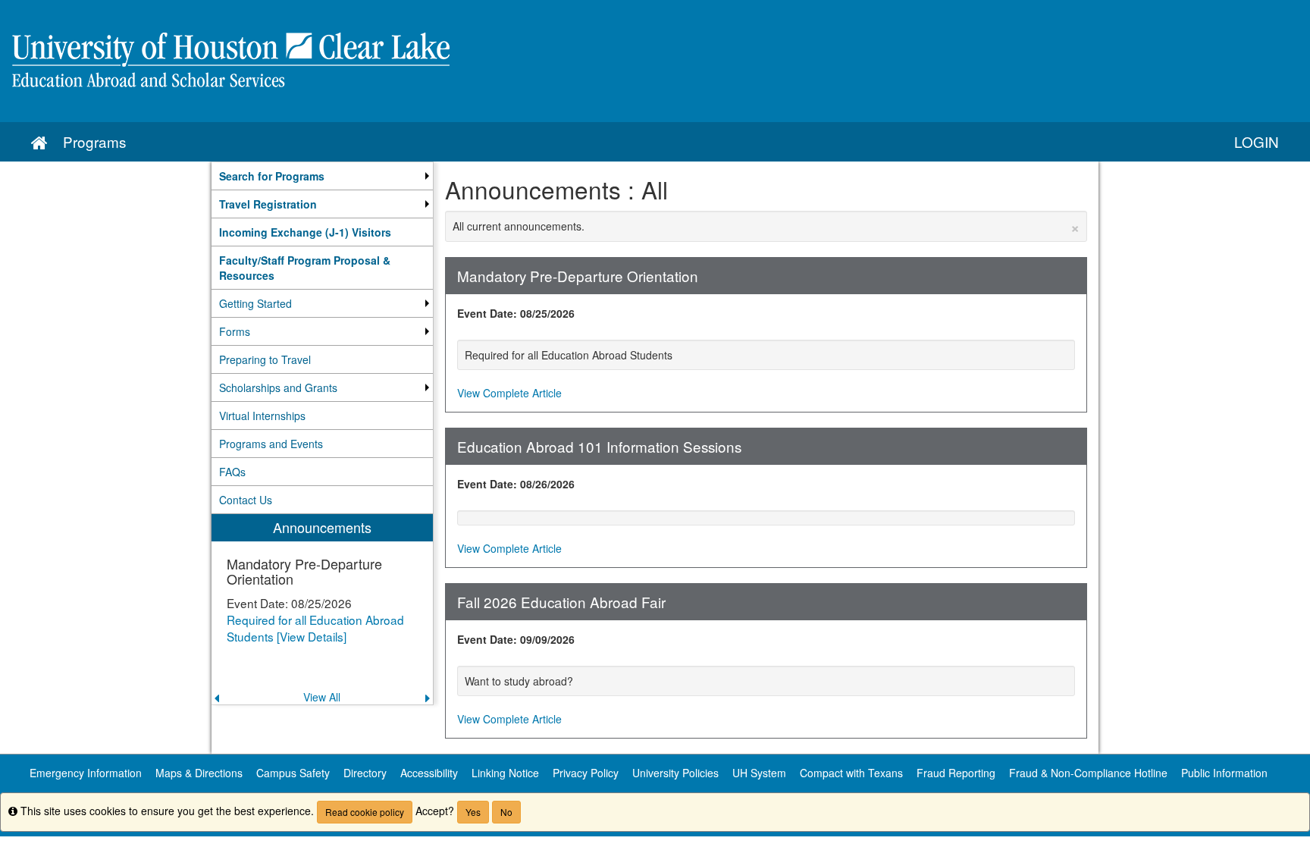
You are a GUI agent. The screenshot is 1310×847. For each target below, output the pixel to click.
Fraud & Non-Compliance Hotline (1088, 772)
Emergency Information (86, 772)
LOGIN (1256, 141)
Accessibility (429, 772)
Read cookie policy (364, 811)
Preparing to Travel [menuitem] (265, 359)
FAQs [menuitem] (232, 471)
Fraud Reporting (956, 772)
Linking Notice (505, 772)
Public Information (1224, 772)
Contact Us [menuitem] (245, 499)
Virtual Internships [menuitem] (262, 415)
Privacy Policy (586, 772)
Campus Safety (293, 772)
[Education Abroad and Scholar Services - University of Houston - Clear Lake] (655, 61)
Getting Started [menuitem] (255, 303)
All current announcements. (766, 226)
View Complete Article (509, 392)
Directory (365, 772)
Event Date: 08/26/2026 (516, 483)
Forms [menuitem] (234, 331)
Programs (94, 141)
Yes (473, 811)
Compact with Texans (851, 772)
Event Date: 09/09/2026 (516, 639)
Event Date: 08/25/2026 (516, 313)
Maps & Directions (199, 772)
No (506, 811)
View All (321, 696)
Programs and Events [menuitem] (271, 443)
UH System (759, 772)
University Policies (675, 772)
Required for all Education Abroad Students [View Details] (315, 628)
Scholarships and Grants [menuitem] (278, 387)
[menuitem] (322, 176)
